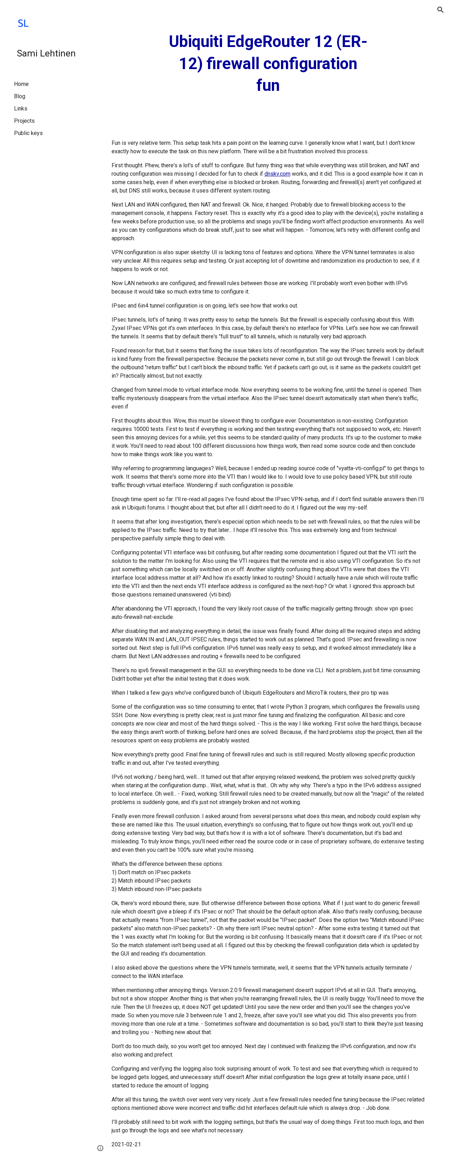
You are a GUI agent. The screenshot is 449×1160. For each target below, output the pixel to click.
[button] (440, 9)
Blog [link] (19, 96)
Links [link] (20, 108)
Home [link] (21, 84)
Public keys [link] (28, 133)
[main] (268, 64)
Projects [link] (24, 120)
